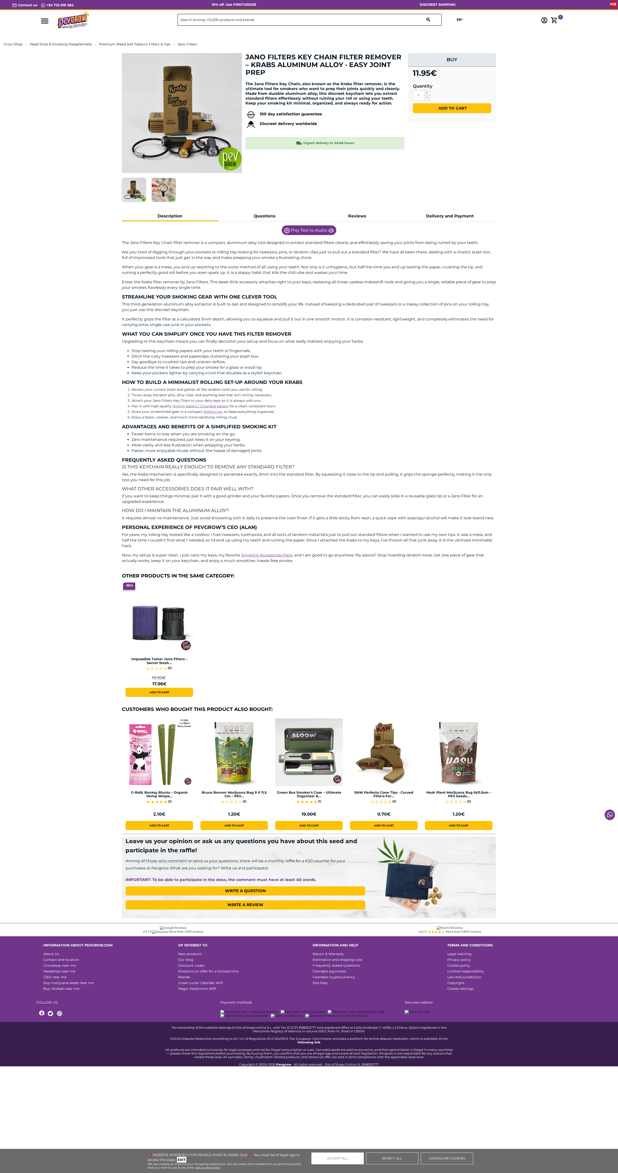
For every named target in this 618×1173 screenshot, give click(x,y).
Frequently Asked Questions (336, 965)
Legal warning (459, 954)
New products (190, 954)
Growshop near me (59, 965)
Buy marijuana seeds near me (68, 983)
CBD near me (54, 977)
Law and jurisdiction (464, 977)
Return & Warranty (328, 954)
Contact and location (61, 960)
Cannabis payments (329, 971)
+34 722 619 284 (59, 5)
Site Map (320, 983)
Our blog (185, 960)
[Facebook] (42, 1013)
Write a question (245, 890)
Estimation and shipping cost (337, 960)
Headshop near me (59, 971)
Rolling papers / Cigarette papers (200, 406)
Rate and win (260, 80)
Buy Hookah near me (61, 988)
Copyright (455, 983)
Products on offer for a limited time (208, 971)
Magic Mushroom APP (197, 988)
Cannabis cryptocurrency (334, 977)
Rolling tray (213, 412)
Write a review (245, 904)
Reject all (392, 1158)
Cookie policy (458, 965)
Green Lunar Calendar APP (200, 983)
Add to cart (452, 108)
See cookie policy (208, 1167)
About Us (51, 954)
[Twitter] (51, 1013)
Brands (184, 977)
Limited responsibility (465, 971)
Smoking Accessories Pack (267, 555)
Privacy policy (459, 960)
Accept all (337, 1158)
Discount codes (191, 965)
